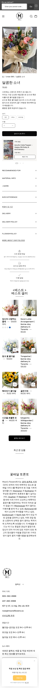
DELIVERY (6, 213)
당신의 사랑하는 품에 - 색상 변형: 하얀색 (5, 327)
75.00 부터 (11, 393)
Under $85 (10, 77)
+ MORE (5, 186)
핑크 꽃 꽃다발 (8, 356)
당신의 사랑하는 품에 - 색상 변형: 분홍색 (3, 327)
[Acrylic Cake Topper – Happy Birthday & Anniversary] (8, 150)
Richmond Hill (31, 509)
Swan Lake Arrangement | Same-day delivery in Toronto (27, 324)
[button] (35, 6)
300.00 (24, 431)
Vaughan (12, 497)
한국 (8, 615)
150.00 (9, 359)
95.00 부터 (25, 393)
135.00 (23, 366)
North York (20, 515)
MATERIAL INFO (9, 178)
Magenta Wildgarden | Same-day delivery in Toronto (27, 423)
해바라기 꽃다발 (9, 391)
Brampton (17, 491)
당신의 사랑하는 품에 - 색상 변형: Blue (10, 327)
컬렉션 (17, 584)
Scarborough (7, 515)
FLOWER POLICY (9, 234)
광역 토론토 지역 (29, 482)
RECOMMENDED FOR (11, 170)
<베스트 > (19, 292)
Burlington (29, 491)
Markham (23, 497)
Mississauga (19, 506)
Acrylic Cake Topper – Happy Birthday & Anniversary (23, 147)
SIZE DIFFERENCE (9, 197)
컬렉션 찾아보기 (19, 438)
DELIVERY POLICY (9, 222)
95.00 (23, 332)
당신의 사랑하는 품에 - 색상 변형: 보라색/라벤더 (7, 327)
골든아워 (24, 391)
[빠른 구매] (15, 313)
